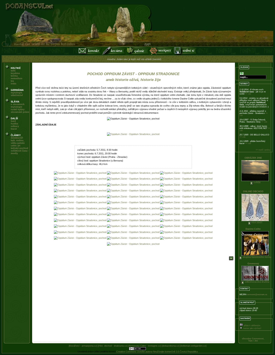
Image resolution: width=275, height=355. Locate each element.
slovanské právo (20, 112)
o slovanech (17, 104)
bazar (14, 128)
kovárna (15, 73)
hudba (14, 123)
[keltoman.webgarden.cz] (193, 345)
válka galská (17, 143)
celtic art (15, 145)
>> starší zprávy (263, 150)
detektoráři (17, 137)
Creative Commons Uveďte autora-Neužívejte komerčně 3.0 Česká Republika (157, 351)
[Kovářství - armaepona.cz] (83, 345)
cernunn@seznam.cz (257, 294)
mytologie (16, 92)
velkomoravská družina (256, 282)
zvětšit (256, 182)
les (12, 81)
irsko (13, 83)
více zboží (256, 222)
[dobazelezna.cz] (171, 345)
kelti (13, 70)
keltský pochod (19, 148)
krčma (14, 75)
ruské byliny (17, 109)
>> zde (248, 94)
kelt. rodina (17, 140)
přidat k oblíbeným (251, 325)
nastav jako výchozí (252, 328)
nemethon (16, 78)
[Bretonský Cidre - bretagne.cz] (144, 345)
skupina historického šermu (256, 257)
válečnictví (17, 95)
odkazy (15, 126)
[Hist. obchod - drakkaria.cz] (113, 345)
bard (13, 121)
